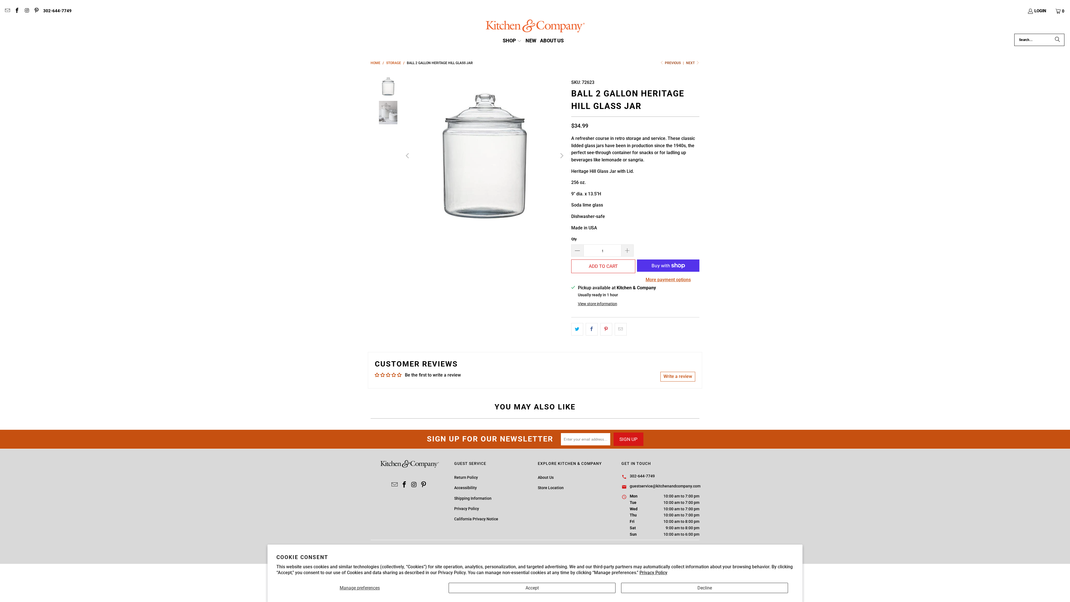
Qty (574, 239)
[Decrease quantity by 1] (577, 250)
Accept (532, 588)
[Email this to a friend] (621, 329)
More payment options (668, 279)
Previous (673, 63)
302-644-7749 (57, 10)
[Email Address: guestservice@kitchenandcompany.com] (7, 11)
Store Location (551, 488)
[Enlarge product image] (485, 156)
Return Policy (466, 477)
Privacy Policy (653, 572)
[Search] (1057, 40)
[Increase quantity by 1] (627, 250)
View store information (597, 304)
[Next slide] (561, 156)
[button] (1060, 11)
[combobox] (1039, 40)
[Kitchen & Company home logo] (535, 27)
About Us (546, 477)
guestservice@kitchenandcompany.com (665, 486)
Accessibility (465, 488)
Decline (704, 588)
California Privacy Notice (476, 519)
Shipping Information (473, 498)
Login (1040, 10)
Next (691, 63)
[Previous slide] (407, 156)
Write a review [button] (677, 376)
